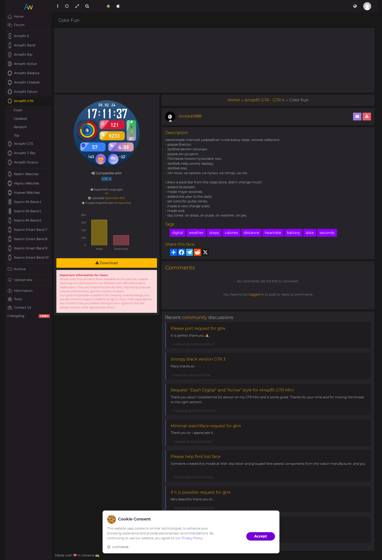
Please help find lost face (195, 456)
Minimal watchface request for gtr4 (206, 425)
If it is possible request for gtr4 (201, 492)
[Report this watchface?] (367, 116)
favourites (124, 203)
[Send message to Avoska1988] (357, 116)
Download (108, 263)
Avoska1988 (189, 116)
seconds (327, 233)
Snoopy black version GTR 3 (198, 359)
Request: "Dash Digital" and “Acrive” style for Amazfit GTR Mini (232, 390)
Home (233, 100)
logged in (256, 294)
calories (231, 233)
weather (196, 233)
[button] (355, 6)
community (194, 317)
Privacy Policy (192, 538)
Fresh (18, 110)
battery (293, 233)
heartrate (273, 233)
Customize (120, 547)
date (310, 233)
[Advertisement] (214, 60)
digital (177, 233)
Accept (260, 536)
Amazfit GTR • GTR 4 (264, 100)
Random (20, 127)
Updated (20, 119)
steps (214, 233)
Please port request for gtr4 (198, 328)
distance (251, 233)
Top (16, 135)
